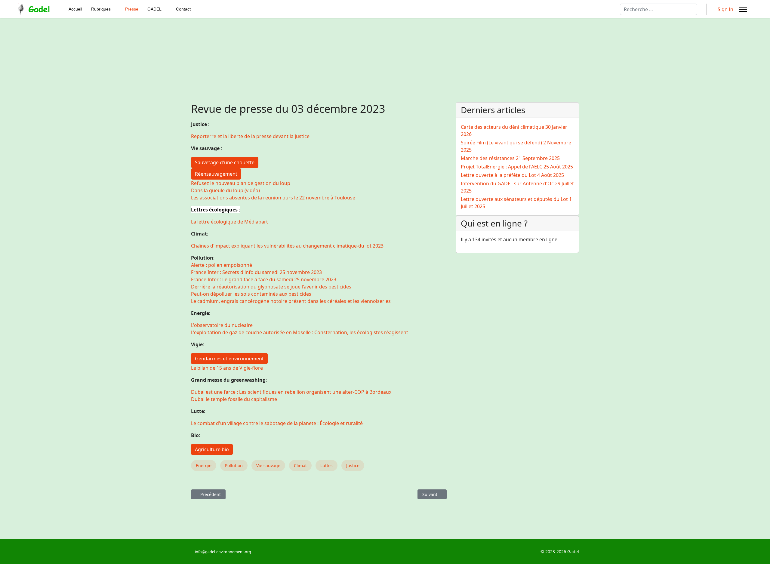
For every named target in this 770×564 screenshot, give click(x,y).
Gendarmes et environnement (229, 358)
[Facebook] (325, 551)
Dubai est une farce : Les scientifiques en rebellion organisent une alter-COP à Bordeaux (291, 392)
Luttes (326, 465)
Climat (300, 465)
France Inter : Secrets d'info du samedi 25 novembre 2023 (256, 272)
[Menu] (743, 9)
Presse (131, 9)
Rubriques (101, 9)
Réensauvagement (216, 174)
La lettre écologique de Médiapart (229, 221)
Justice (352, 465)
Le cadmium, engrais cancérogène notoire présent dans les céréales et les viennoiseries (291, 301)
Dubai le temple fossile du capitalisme (234, 399)
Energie (203, 465)
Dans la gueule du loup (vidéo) (225, 190)
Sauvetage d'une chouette (224, 162)
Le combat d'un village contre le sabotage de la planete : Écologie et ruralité (277, 423)
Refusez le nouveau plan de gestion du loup (240, 183)
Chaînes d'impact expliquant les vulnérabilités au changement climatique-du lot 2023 (287, 245)
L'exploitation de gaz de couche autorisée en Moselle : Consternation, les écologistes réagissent (299, 332)
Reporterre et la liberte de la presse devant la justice (250, 136)
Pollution (234, 465)
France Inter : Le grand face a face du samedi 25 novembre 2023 (263, 279)
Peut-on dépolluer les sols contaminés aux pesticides (251, 294)
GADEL (154, 9)
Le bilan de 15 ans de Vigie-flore (227, 368)
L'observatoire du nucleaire (222, 325)
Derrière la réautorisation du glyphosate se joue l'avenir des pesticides (271, 286)
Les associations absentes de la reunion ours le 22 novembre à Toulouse (273, 197)
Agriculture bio (212, 449)
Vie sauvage (268, 465)
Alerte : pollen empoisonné (221, 265)
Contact (183, 9)
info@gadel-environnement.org (223, 551)
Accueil (75, 9)
